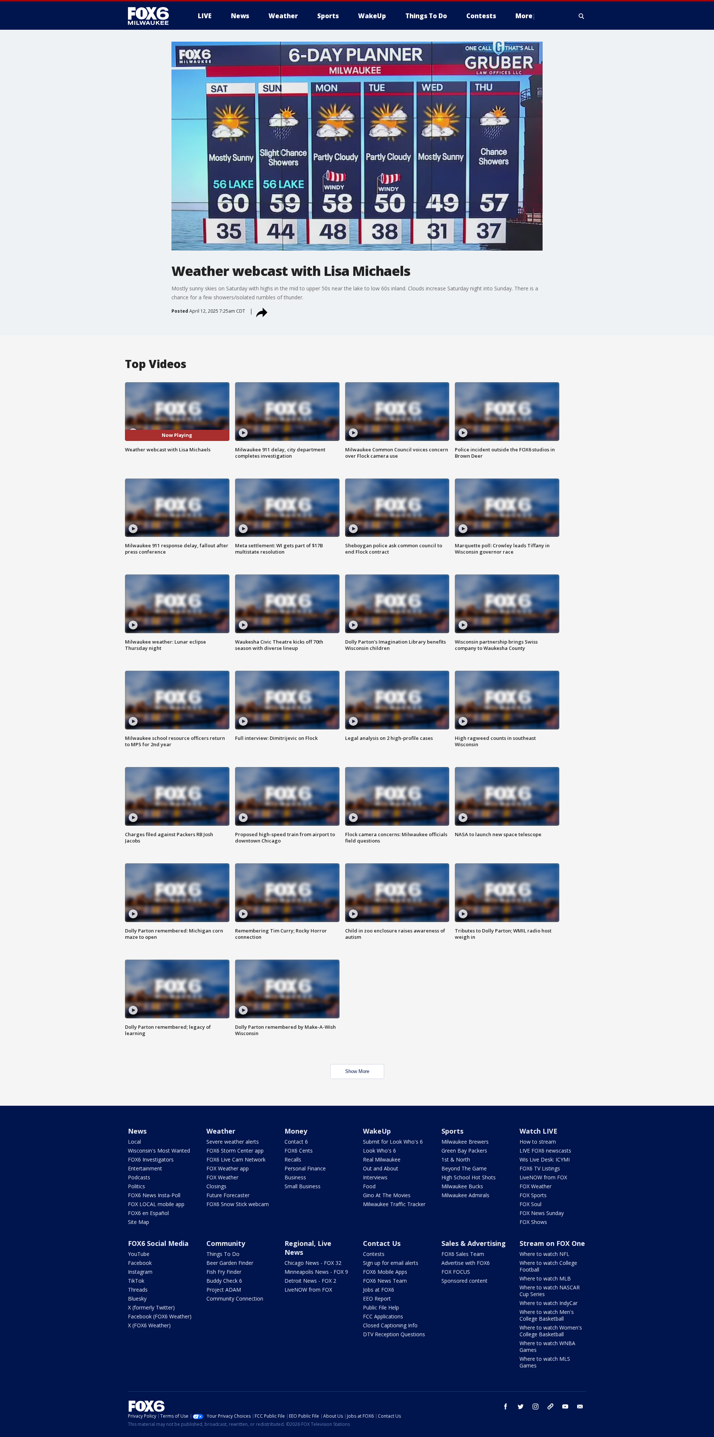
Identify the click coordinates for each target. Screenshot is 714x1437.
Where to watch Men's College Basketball (547, 1315)
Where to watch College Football (548, 1266)
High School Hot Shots (468, 1177)
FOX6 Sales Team (462, 1253)
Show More (357, 1071)
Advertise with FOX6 (465, 1262)
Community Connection (234, 1298)
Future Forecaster (228, 1195)
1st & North (455, 1159)
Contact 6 (296, 1141)
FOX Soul (530, 1204)
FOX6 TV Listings (540, 1168)
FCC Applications (383, 1316)
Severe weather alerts (232, 1141)
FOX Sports (533, 1195)
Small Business (302, 1186)
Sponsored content (464, 1280)
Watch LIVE (538, 1131)
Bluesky (137, 1298)
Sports (452, 1131)
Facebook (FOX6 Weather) (160, 1316)
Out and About (380, 1168)
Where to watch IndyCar (549, 1302)
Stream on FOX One (552, 1243)
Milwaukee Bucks (462, 1186)
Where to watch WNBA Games (547, 1346)
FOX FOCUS (455, 1271)
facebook (506, 1406)
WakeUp (377, 1131)
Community (225, 1243)
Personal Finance (305, 1168)
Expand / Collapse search (581, 16)
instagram (535, 1406)
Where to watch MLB (545, 1278)
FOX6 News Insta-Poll (154, 1195)
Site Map (138, 1221)
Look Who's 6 (379, 1150)
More (524, 16)
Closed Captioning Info (390, 1325)
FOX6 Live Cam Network (236, 1159)
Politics (136, 1186)
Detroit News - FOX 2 (310, 1280)
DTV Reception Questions (394, 1334)
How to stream (538, 1141)
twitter (521, 1406)
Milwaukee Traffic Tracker (394, 1204)
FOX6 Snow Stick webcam (237, 1204)
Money (295, 1131)
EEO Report (377, 1298)
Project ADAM (223, 1289)
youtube (565, 1406)
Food (369, 1186)
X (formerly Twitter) (151, 1307)
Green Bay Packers (464, 1150)
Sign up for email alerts (390, 1262)
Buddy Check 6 (224, 1280)
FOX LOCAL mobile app (156, 1204)
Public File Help (381, 1307)
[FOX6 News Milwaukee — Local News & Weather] (152, 16)
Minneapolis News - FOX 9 (316, 1271)
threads (550, 1406)
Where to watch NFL (544, 1253)
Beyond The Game (464, 1168)
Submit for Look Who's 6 (393, 1141)
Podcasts (139, 1177)
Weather (220, 1131)
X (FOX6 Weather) (149, 1325)
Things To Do (222, 1253)
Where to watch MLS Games (545, 1362)
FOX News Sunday (542, 1213)
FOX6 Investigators (151, 1159)
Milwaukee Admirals (465, 1195)
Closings (216, 1186)
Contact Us (382, 1243)
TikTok (136, 1280)
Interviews (375, 1177)
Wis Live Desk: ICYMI (545, 1159)
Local (134, 1141)
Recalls (292, 1159)
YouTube (138, 1253)
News (137, 1131)
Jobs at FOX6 (378, 1289)
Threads (138, 1289)
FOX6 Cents (298, 1150)
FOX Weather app (227, 1168)
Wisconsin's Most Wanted (159, 1150)
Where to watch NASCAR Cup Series (550, 1291)
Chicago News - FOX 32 (312, 1262)
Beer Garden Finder (229, 1262)
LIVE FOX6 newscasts (545, 1150)
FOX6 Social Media (158, 1243)
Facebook (140, 1262)
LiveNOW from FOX (543, 1177)
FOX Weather (222, 1177)
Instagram (140, 1271)
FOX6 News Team (385, 1280)
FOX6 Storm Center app (235, 1150)
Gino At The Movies (387, 1195)
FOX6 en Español (148, 1213)
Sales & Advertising (473, 1243)
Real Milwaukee (382, 1159)
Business (295, 1177)
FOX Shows (533, 1221)
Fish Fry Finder (223, 1271)
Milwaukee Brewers (465, 1141)
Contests (374, 1253)
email (580, 1406)
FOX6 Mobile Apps (385, 1271)
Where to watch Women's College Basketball (551, 1331)
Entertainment (145, 1168)
